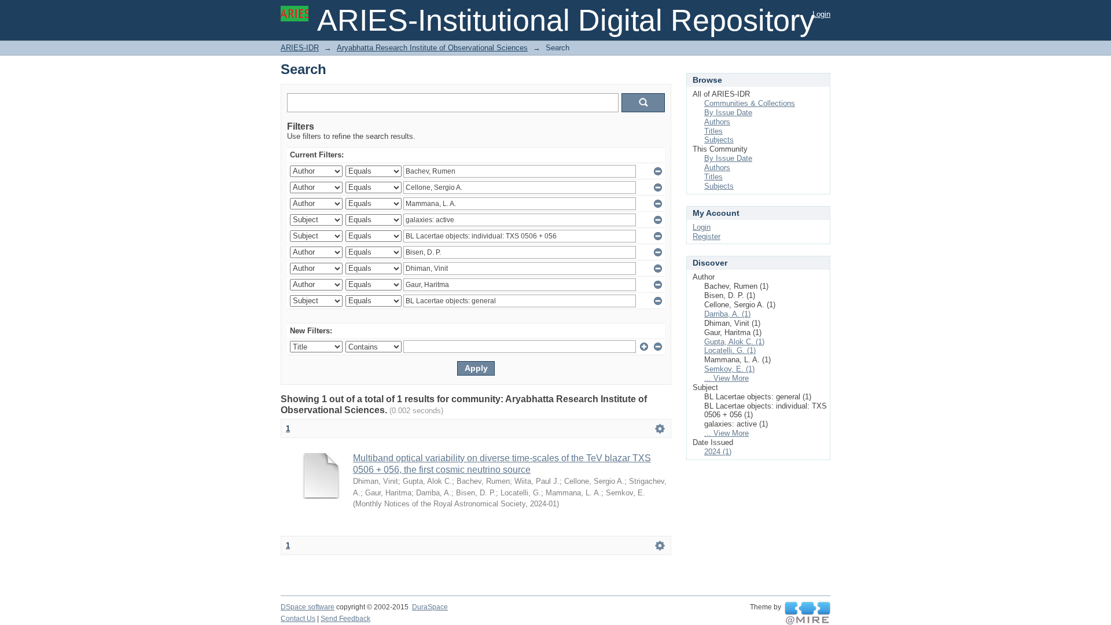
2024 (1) (717, 451)
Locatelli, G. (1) (730, 350)
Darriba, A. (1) (727, 314)
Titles (713, 131)
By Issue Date (728, 112)
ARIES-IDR (300, 47)
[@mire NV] (807, 613)
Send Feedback (345, 619)
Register (706, 236)
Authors (717, 121)
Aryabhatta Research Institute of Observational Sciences (432, 47)
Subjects (719, 139)
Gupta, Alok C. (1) (734, 341)
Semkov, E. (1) (729, 369)
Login (821, 14)
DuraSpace (430, 607)
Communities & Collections (749, 103)
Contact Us (298, 619)
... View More (726, 378)
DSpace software (307, 607)
